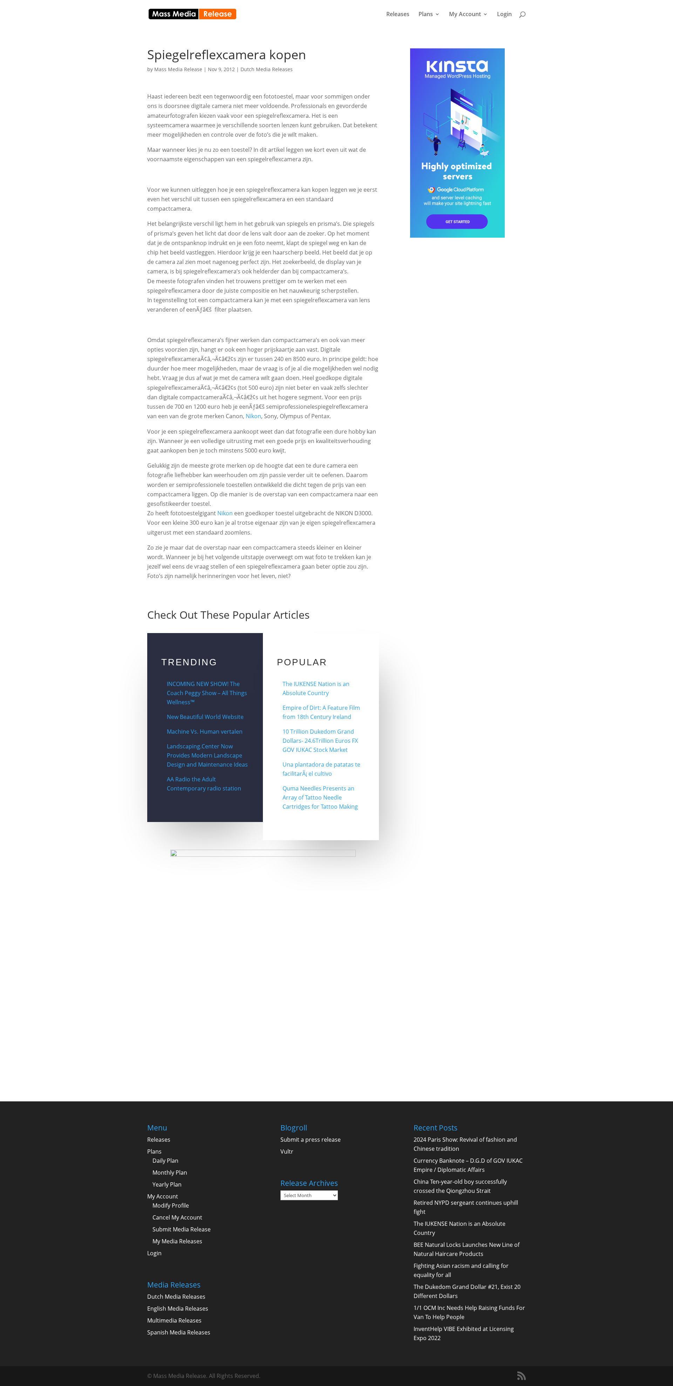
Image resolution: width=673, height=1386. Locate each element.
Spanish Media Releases (178, 1332)
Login (504, 15)
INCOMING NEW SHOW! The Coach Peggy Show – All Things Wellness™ (207, 693)
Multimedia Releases (174, 1320)
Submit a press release (310, 1139)
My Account (465, 15)
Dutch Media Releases (266, 69)
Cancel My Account (177, 1217)
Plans (426, 15)
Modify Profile (170, 1205)
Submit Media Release (181, 1229)
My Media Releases (177, 1241)
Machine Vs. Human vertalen (205, 731)
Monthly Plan (169, 1172)
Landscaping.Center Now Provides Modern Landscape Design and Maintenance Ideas (207, 755)
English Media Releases (177, 1308)
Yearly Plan (167, 1184)
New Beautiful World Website (205, 717)
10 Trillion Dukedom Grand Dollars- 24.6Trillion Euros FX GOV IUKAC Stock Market (320, 741)
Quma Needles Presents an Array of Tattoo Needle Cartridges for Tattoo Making (320, 797)
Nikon (253, 416)
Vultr (286, 1151)
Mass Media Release (178, 69)
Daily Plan (165, 1160)
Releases (397, 15)
